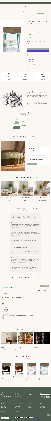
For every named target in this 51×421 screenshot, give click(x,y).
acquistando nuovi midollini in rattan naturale (24, 241)
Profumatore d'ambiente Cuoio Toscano (19, 376)
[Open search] (39, 290)
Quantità (28, 43)
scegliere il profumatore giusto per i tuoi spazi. (22, 262)
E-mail (41, 393)
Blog (15, 407)
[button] (28, 25)
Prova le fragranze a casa (4, 411)
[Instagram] (26, 388)
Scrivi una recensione (44, 285)
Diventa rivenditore (17, 411)
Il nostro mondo (33, 13)
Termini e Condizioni (42, 407)
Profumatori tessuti (3, 407)
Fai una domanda (44, 287)
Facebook (30, 394)
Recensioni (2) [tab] (3, 290)
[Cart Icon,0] (49, 9)
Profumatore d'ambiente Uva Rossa (6, 376)
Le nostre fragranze (17, 406)
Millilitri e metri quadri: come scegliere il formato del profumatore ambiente (24, 346)
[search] (46, 9)
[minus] (27, 45)
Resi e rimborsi (29, 407)
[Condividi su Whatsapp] (33, 64)
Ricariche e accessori (25, 13)
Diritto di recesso (29, 408)
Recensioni (16, 408)
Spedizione (28, 406)
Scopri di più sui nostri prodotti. (15, 253)
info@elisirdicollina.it (19, 398)
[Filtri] (42, 290)
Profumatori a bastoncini (10, 13)
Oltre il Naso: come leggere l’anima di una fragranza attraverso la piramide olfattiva (8, 346)
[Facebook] (25, 388)
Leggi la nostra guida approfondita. (15, 227)
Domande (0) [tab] (7, 290)
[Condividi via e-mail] (34, 64)
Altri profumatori (18, 13)
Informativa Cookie (42, 406)
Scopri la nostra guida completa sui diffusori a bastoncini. (18, 218)
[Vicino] (7, 418)
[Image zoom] (12, 36)
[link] (28, 358)
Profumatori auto (3, 406)
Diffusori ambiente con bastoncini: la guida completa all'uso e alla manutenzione (41, 346)
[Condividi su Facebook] (31, 64)
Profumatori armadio (3, 408)
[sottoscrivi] (49, 394)
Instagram (30, 396)
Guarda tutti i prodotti (25, 358)
